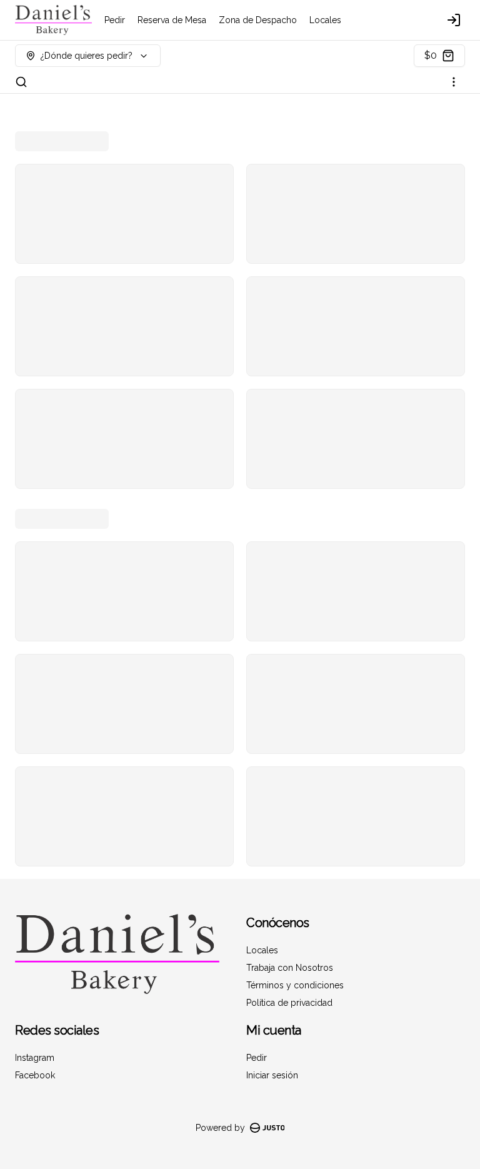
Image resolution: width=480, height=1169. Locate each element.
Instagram (34, 1058)
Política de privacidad (289, 1003)
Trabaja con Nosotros (289, 968)
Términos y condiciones (295, 985)
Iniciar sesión (272, 1075)
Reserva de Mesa (172, 20)
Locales (325, 20)
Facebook (35, 1075)
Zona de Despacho (258, 20)
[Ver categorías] (453, 82)
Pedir (114, 20)
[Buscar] (21, 82)
